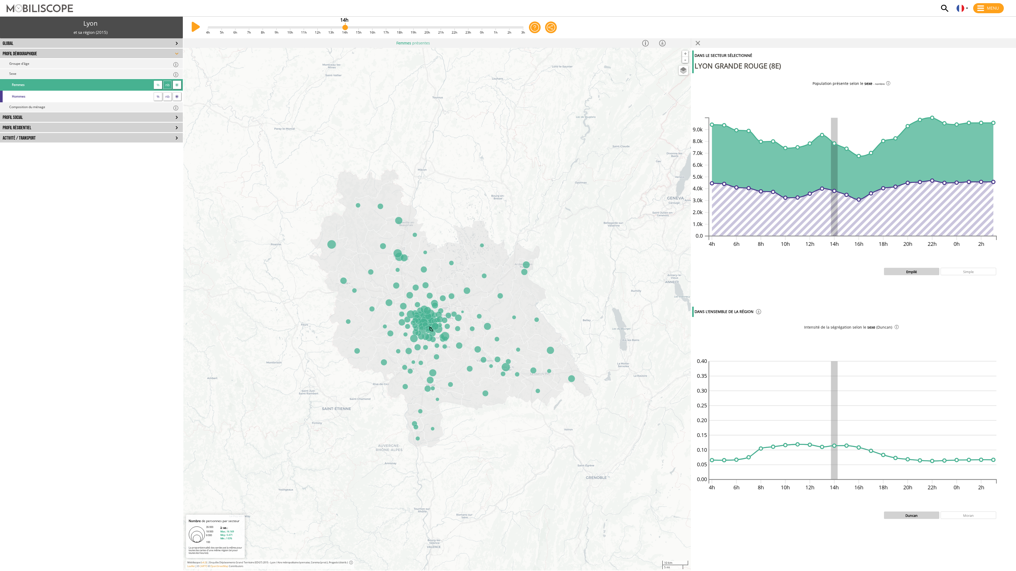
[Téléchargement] (758, 312)
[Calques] (683, 70)
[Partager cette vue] (551, 27)
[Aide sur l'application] (535, 27)
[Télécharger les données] (666, 43)
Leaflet (191, 566)
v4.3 (204, 562)
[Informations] (649, 43)
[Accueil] (36, 6)
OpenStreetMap (219, 566)
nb (167, 84)
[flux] (177, 85)
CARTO (203, 566)
